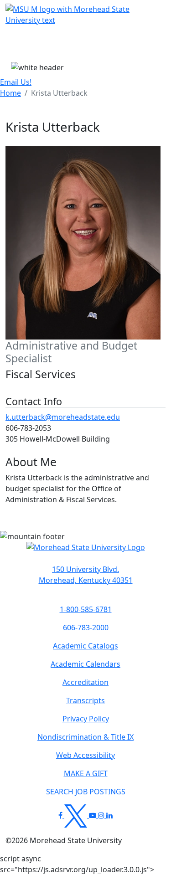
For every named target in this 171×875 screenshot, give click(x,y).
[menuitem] (10, 93)
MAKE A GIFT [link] (86, 773)
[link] (85, 575)
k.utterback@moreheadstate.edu (62, 417)
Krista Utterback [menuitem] (59, 93)
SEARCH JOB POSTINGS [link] (85, 792)
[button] (85, 552)
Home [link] (10, 93)
